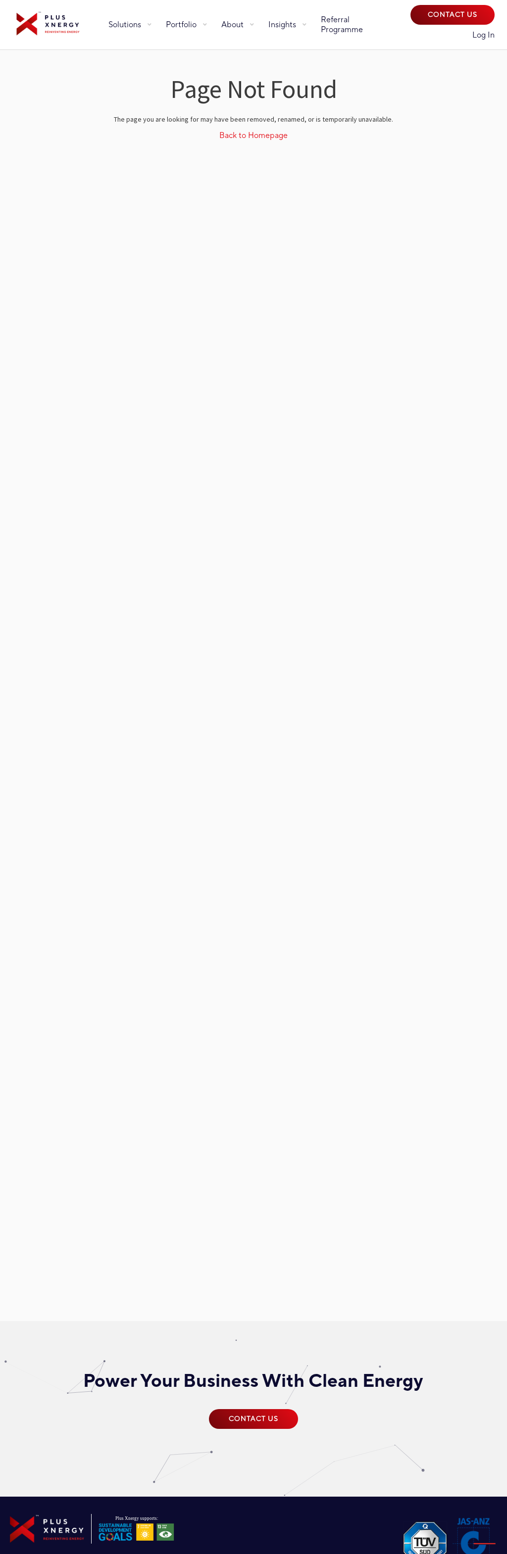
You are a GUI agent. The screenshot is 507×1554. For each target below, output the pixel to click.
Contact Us (452, 14)
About (232, 25)
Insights (282, 25)
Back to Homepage (253, 135)
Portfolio (181, 25)
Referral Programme (342, 25)
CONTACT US (253, 1419)
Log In (483, 35)
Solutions (124, 25)
